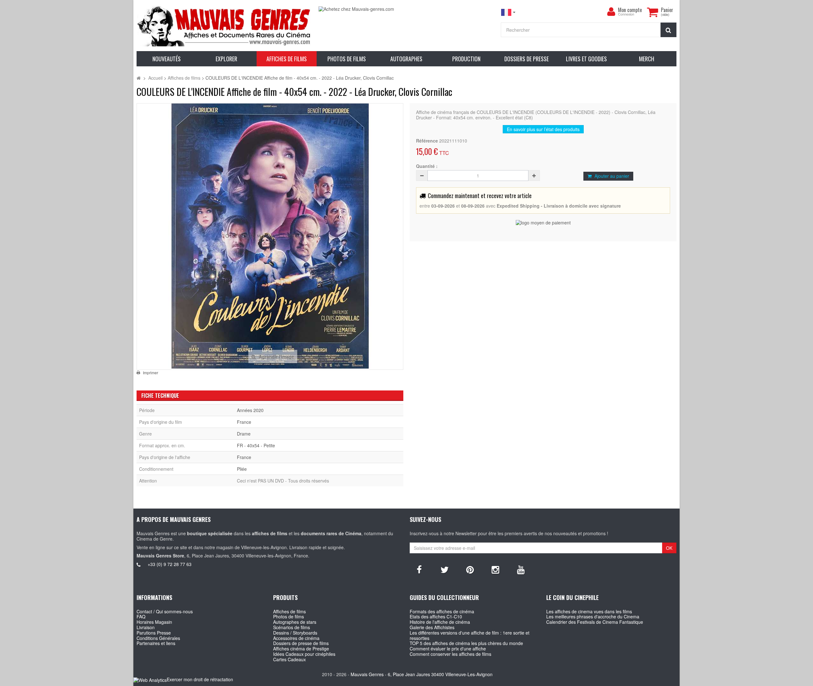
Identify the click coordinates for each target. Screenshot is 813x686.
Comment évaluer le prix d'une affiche (448, 648)
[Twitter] (444, 569)
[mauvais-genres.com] (224, 25)
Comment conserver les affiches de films (450, 654)
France (244, 422)
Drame (244, 433)
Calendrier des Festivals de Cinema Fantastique (594, 622)
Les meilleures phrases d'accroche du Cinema (592, 616)
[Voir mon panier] (652, 12)
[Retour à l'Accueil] (139, 78)
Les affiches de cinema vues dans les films (589, 611)
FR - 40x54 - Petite (256, 445)
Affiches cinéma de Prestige (301, 648)
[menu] (611, 12)
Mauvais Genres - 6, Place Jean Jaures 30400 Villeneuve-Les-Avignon (422, 674)
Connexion (626, 14)
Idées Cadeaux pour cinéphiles (304, 654)
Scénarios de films (291, 627)
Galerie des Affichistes (432, 627)
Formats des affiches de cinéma (442, 611)
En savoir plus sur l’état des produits (543, 129)
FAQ (141, 616)
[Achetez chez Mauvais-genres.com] (406, 9)
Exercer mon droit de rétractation (200, 679)
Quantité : (427, 166)
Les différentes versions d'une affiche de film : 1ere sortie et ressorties (469, 635)
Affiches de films (289, 611)
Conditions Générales (158, 638)
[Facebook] (419, 569)
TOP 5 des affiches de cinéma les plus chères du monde (466, 643)
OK (669, 548)
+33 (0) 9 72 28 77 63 (169, 564)
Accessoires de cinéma (296, 638)
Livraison (146, 627)
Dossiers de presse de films (301, 643)
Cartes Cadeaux (289, 659)
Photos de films (288, 616)
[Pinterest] (470, 569)
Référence (427, 140)
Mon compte (630, 9)
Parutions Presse (154, 632)
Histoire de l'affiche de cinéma (440, 622)
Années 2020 (250, 410)
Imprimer (150, 372)
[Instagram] (495, 569)
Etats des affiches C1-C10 (436, 616)
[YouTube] (520, 569)
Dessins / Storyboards (295, 632)
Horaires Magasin (154, 622)
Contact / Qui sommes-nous (165, 611)
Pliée (242, 469)
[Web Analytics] (150, 680)
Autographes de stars (294, 622)
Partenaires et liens (156, 643)
